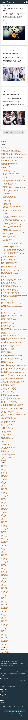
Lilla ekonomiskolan (6, 328)
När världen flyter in (7, 184)
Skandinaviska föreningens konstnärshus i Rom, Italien (13, 381)
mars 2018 (3, 601)
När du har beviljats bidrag (8, 428)
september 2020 (4, 561)
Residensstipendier (5, 364)
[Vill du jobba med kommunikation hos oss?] (14, 111)
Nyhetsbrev (4, 336)
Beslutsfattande (5, 444)
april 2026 (3, 469)
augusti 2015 (4, 644)
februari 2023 (4, 521)
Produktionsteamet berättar (7, 352)
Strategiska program (5, 451)
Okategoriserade (5, 652)
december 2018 (4, 590)
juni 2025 (3, 482)
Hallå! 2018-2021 (5, 437)
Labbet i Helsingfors (6, 325)
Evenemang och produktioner (9, 194)
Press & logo (5, 441)
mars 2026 (3, 471)
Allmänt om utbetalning (6, 158)
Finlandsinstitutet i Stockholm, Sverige (10, 290)
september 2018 (4, 594)
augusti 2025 (4, 481)
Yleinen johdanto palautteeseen (8, 421)
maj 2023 (3, 516)
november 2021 (4, 541)
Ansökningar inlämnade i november (9, 163)
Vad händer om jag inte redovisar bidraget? (11, 405)
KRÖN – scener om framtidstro (8, 319)
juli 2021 (3, 547)
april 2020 (3, 568)
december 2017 (4, 605)
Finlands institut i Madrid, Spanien (9, 280)
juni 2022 (3, 531)
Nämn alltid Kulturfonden (7, 331)
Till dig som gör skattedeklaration (8, 397)
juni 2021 (3, 548)
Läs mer (4, 23)
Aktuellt (3, 435)
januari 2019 (4, 588)
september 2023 (4, 512)
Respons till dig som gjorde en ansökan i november (12, 368)
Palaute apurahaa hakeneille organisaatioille (11, 341)
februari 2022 (4, 537)
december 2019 (4, 574)
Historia (4, 440)
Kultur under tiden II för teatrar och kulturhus (11, 321)
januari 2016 (4, 637)
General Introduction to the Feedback (9, 301)
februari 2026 (4, 472)
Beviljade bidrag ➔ (6, 434)
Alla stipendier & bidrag (6, 424)
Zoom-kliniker (4, 422)
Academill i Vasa (5, 147)
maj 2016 (3, 631)
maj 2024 (3, 501)
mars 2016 (3, 634)
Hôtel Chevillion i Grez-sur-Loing (9, 308)
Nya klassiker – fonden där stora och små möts (13, 253)
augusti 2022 (4, 529)
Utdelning (4, 174)
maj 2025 (3, 483)
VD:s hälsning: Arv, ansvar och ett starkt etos (13, 243)
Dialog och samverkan (8, 233)
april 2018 (3, 600)
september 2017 (4, 610)
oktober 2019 (4, 577)
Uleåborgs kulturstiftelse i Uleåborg (9, 399)
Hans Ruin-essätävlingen (7, 455)
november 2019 (4, 575)
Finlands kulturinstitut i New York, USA (10, 288)
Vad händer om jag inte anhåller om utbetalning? (12, 404)
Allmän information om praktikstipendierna (11, 151)
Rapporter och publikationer (9, 196)
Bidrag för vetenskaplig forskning (9, 262)
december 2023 (4, 508)
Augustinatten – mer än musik (9, 223)
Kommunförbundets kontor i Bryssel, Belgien (11, 315)
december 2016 (4, 623)
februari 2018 (4, 603)
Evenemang (4, 649)
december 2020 (4, 557)
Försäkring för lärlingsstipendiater (9, 296)
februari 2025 (4, 488)
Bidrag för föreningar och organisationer (10, 260)
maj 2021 (3, 549)
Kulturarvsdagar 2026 (6, 322)
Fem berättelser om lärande (7, 278)
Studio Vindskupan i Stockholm (8, 392)
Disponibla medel (7, 189)
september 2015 (4, 643)
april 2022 (3, 534)
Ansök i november (6, 432)
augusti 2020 (4, 562)
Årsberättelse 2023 (5, 202)
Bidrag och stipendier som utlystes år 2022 (12, 190)
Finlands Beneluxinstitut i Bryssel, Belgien (11, 279)
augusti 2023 (4, 514)
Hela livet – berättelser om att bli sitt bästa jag (11, 306)
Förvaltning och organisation (9, 197)
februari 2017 (4, 620)
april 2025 (3, 485)
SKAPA (3, 450)
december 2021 (4, 539)
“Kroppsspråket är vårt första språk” (11, 246)
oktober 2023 (4, 511)
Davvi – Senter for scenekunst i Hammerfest (11, 265)
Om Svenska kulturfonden (7, 438)
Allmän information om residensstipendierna (11, 153)
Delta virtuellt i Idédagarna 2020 (8, 266)
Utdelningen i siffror (7, 239)
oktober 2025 (4, 478)
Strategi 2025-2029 (6, 443)
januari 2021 (4, 555)
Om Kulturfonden (6, 170)
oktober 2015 (4, 641)
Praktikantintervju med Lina (7, 348)
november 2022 (4, 525)
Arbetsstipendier (5, 164)
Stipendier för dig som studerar (8, 388)
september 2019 (4, 578)
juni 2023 (3, 515)
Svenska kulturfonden (18, 139)
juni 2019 (3, 581)
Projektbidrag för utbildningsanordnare (10, 358)
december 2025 (4, 475)
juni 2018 (3, 597)
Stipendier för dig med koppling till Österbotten (12, 387)
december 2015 (4, 638)
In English (3, 311)
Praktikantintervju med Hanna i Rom (9, 346)
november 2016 (4, 624)
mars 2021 (3, 552)
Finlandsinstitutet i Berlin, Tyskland (9, 289)
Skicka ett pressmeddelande (7, 385)
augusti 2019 (4, 580)
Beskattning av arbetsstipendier (8, 257)
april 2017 (3, 617)
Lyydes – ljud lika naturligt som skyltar (11, 252)
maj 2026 (3, 468)
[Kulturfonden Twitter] (13, 706)
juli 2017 (3, 613)
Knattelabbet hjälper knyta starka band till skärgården (15, 249)
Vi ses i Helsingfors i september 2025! (10, 412)
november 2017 (4, 607)
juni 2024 (3, 499)
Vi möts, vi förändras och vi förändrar (11, 209)
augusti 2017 (4, 611)
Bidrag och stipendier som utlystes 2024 (12, 230)
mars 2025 (3, 486)
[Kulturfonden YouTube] (21, 706)
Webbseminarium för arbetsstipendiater (10, 420)
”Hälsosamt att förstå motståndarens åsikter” (13, 226)
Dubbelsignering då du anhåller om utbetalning (12, 270)
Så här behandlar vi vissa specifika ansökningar (12, 378)
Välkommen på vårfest (6, 407)
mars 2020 (3, 570)
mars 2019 (3, 585)
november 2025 (4, 476)
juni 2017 (3, 614)
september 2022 (4, 528)
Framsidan (3, 299)
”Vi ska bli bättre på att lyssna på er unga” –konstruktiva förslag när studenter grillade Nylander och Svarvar (15, 212)
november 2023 (4, 509)
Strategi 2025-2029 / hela (7, 391)
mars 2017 (3, 618)
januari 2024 (4, 506)
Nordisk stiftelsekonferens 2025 (8, 335)
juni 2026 (3, 466)
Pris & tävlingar (4, 453)
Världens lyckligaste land (7, 411)
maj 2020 (3, 567)
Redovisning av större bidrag (7, 362)
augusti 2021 (4, 545)
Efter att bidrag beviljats (6, 272)
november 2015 (4, 640)
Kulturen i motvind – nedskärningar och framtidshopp (15, 242)
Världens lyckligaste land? (9, 171)
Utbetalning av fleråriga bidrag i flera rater (10, 402)
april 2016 (3, 633)
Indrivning (3, 312)
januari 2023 (4, 522)
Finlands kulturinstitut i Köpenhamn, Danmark (11, 286)
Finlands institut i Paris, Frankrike (9, 282)
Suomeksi (3, 394)
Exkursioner (4, 275)
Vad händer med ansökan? (8, 430)
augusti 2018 (4, 595)
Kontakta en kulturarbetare (7, 318)
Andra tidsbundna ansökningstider (9, 160)
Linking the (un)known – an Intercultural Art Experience (14, 329)
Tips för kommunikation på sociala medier (10, 398)
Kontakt (3, 316)
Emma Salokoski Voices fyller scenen (9, 273)
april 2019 (3, 584)
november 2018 (4, 591)
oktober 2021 (4, 542)
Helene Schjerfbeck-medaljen (8, 457)
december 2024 (4, 491)
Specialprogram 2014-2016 (7, 448)
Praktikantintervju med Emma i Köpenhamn (11, 345)
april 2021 (3, 551)
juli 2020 (3, 564)
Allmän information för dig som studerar (10, 150)
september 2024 (4, 495)
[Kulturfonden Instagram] (26, 706)
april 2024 (3, 502)
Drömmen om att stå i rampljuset (10, 219)
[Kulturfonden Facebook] (17, 706)
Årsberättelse (4, 169)
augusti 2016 (4, 628)
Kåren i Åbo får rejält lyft (8, 247)
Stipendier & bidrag (5, 425)
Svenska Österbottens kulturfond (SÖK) (10, 395)
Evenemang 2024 (7, 235)
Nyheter (8, 5)
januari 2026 (4, 473)
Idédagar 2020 (4, 309)
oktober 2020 (4, 559)
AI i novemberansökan (6, 148)
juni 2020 (3, 565)
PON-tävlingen (5, 458)
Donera (3, 269)
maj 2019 (3, 582)
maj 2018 (3, 598)
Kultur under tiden (7, 181)
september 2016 (4, 627)
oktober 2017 (4, 608)
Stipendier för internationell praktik (9, 389)
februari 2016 (4, 636)
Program (3, 354)
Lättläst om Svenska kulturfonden (9, 326)
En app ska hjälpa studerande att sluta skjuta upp (14, 224)
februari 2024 (4, 505)
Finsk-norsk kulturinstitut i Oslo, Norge (10, 293)
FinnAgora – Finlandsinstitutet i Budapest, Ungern (12, 292)
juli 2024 (3, 498)
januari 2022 (4, 538)
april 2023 (3, 518)
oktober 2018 (4, 592)
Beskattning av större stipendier (8, 259)
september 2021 (4, 544)
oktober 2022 (4, 526)
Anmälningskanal (5, 161)
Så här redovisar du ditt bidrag (8, 379)
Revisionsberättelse (7, 200)
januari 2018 (4, 604)
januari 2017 (4, 621)
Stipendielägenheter (6, 431)
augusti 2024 (4, 496)
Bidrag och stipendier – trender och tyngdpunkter (14, 187)
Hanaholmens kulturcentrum (7, 302)
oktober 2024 (4, 493)
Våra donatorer (5, 445)
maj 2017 (3, 615)
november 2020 (4, 558)
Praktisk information (5, 351)
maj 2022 (3, 532)
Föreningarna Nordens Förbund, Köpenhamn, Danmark (14, 295)
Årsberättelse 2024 (5, 227)
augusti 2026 (4, 465)
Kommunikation (6, 193)
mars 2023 (3, 519)
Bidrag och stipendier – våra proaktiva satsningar (14, 232)
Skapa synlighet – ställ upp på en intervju (10, 382)
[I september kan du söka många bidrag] (14, 26)
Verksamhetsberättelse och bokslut (10, 199)
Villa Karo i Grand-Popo (6, 417)
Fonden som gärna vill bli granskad (11, 173)
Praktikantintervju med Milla (7, 349)
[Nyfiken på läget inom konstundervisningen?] (14, 67)
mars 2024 (3, 504)
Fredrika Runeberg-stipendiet (8, 454)
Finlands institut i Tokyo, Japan (8, 285)
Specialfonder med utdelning (8, 447)
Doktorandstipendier (6, 268)
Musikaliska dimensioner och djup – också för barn (14, 180)
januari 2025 (4, 489)
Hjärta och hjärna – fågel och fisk (10, 183)
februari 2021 (4, 554)
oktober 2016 (4, 625)
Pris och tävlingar (7, 191)
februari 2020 (4, 571)
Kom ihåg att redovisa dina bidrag (9, 313)
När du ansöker (5, 427)
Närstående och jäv (5, 332)
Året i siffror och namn (7, 186)
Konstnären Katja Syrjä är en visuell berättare (13, 250)
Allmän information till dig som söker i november (12, 157)
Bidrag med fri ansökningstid (7, 263)
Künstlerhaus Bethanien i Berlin (8, 323)
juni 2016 (3, 630)
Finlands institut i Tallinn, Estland (8, 283)
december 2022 (4, 524)
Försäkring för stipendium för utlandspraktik (11, 298)
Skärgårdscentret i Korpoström (8, 384)
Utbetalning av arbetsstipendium (8, 401)
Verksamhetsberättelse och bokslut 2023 (12, 206)
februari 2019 (4, 587)
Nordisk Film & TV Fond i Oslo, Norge (10, 333)
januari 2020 (4, 572)
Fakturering (4, 276)
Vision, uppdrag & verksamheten (8, 418)
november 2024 (4, 492)
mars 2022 (3, 535)
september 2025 (4, 479)
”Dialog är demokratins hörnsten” (10, 179)
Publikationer (4, 460)
